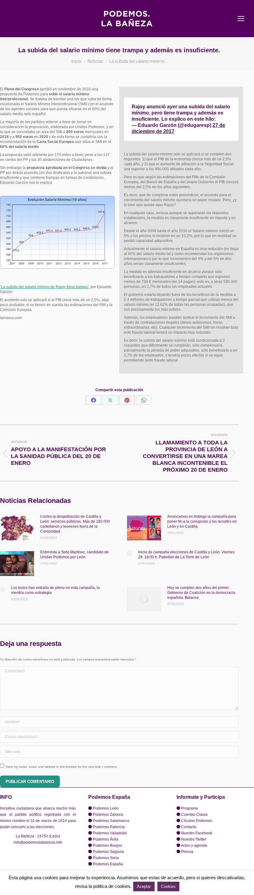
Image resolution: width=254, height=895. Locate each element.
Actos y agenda (194, 845)
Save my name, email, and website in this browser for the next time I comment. (62, 766)
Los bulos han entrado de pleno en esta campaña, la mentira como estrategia (55, 590)
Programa (189, 808)
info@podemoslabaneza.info (38, 842)
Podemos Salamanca (111, 821)
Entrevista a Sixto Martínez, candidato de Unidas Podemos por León (74, 554)
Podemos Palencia (109, 827)
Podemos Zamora (108, 814)
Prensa (187, 852)
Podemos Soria (106, 858)
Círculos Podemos (196, 821)
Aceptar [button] (144, 886)
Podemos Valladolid (110, 833)
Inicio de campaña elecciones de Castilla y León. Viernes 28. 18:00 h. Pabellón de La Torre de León (186, 554)
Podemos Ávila (105, 839)
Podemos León (106, 808)
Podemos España (108, 864)
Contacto (188, 827)
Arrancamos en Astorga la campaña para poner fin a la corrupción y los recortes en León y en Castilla (202, 521)
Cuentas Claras (194, 814)
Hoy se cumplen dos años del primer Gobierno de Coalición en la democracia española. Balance (201, 593)
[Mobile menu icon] (241, 18)
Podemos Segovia (108, 852)
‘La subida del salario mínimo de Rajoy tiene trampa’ (44, 287)
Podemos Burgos (107, 845)
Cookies (168, 886)
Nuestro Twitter (193, 839)
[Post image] (17, 528)
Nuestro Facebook (196, 833)
